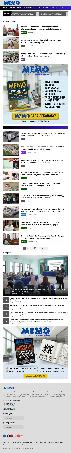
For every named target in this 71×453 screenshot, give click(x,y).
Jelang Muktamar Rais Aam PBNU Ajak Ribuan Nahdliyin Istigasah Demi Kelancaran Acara (44, 54)
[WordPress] (15, 436)
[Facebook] (4, 436)
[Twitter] (8, 436)
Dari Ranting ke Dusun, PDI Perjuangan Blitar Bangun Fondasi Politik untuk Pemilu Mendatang (37, 306)
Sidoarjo (23, 214)
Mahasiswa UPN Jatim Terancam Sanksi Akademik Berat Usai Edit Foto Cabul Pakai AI (42, 161)
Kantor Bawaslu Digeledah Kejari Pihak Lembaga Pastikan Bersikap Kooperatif (39, 13)
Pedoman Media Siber (43, 442)
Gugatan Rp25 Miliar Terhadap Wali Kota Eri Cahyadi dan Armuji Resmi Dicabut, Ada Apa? (43, 237)
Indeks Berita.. (19, 445)
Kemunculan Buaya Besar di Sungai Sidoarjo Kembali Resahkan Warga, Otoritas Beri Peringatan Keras (42, 210)
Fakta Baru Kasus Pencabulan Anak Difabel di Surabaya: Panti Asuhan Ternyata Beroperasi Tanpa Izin (44, 173)
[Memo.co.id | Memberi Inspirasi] (11, 3)
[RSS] (21, 436)
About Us (6, 442)
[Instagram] (18, 436)
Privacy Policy (7, 445)
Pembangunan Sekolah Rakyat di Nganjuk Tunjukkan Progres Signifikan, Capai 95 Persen (42, 148)
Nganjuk (23, 152)
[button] (62, 3)
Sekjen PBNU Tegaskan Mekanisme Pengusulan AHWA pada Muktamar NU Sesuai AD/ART (43, 134)
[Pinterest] (11, 436)
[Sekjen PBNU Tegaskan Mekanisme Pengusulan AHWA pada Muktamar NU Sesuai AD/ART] (11, 136)
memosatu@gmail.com (14, 400)
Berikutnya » (43, 248)
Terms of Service (27, 442)
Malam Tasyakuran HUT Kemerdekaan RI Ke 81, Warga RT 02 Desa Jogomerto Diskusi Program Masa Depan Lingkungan (38, 313)
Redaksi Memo (58, 442)
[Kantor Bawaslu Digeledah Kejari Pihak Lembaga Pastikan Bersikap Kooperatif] (26, 14)
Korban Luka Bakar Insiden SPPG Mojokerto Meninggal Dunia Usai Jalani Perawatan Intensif (43, 196)
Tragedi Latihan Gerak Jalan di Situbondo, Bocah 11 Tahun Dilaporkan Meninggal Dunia (42, 184)
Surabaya (23, 32)
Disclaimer (15, 442)
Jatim (22, 46)
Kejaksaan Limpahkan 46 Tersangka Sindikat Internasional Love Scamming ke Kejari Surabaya (41, 28)
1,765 (35, 248)
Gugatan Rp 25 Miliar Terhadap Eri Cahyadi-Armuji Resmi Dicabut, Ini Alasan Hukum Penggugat (42, 223)
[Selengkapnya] (35, 388)
